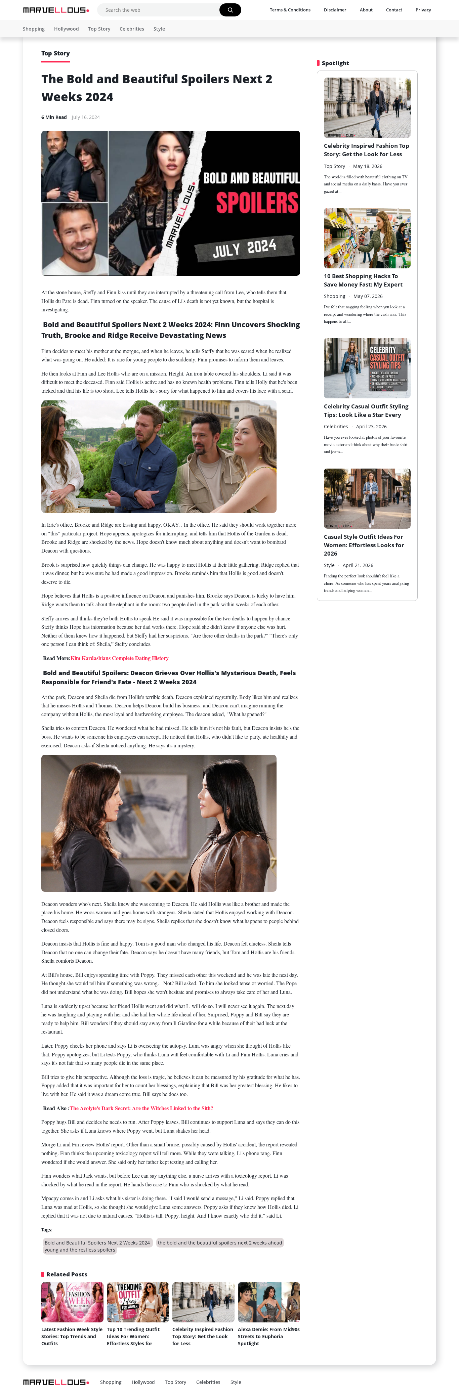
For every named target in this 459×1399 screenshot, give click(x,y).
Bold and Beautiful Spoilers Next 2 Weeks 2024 (98, 1242)
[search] (230, 9)
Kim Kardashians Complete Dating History (120, 658)
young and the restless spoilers (80, 1250)
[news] (56, 10)
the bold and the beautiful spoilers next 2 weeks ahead (220, 1242)
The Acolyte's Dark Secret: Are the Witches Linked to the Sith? (141, 1108)
